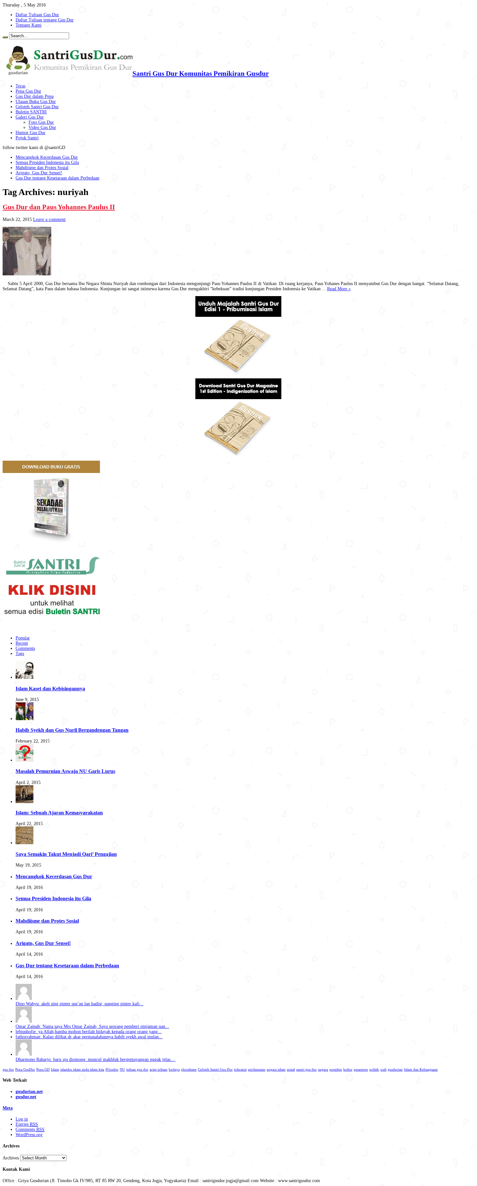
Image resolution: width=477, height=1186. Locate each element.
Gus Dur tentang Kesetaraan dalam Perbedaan (57, 178)
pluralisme (189, 1069)
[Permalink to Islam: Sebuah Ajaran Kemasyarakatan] (24, 801)
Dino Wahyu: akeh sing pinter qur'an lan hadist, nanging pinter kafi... (79, 1003)
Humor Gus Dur (30, 132)
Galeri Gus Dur (30, 117)
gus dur (8, 1069)
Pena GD (43, 1069)
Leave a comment (49, 219)
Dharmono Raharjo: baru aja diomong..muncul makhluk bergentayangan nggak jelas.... (96, 1059)
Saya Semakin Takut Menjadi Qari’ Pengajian (66, 854)
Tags (20, 653)
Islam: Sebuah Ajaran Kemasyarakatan (59, 813)
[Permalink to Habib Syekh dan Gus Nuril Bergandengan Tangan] (24, 718)
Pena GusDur (25, 1069)
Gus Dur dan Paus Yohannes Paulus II (59, 207)
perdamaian (256, 1069)
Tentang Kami (29, 25)
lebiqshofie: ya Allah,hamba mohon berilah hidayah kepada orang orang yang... (89, 1031)
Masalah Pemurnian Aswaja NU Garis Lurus (65, 771)
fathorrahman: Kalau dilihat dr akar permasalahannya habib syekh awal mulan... (89, 1036)
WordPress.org (29, 1134)
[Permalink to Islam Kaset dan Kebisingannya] (24, 677)
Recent (22, 643)
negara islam (276, 1069)
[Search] (5, 37)
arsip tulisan (158, 1069)
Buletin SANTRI (31, 111)
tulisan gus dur (137, 1069)
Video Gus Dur (42, 127)
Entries (27, 1124)
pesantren (361, 1069)
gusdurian (395, 1069)
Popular (23, 638)
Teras (20, 86)
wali (383, 1069)
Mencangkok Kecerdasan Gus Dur (47, 157)
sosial (291, 1069)
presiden (335, 1069)
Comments (25, 648)
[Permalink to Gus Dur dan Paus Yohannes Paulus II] (27, 273)
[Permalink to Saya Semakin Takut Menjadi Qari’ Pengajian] (24, 842)
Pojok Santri (27, 137)
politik (374, 1069)
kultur (347, 1069)
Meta (8, 1108)
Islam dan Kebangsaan (421, 1069)
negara (323, 1069)
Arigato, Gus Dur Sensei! (39, 172)
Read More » (339, 288)
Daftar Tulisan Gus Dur (37, 14)
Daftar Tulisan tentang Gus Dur (45, 19)
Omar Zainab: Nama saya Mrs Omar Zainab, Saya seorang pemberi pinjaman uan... (92, 1026)
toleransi (240, 1069)
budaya (174, 1069)
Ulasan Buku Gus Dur (36, 101)
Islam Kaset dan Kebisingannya (50, 688)
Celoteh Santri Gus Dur (37, 106)
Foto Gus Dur (41, 122)
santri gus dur (306, 1069)
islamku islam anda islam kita (82, 1069)
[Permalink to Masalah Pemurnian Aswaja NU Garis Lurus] (24, 760)
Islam (55, 1069)
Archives (11, 1158)
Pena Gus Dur (28, 91)
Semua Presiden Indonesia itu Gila (47, 162)
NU (122, 1069)
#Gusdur (111, 1069)
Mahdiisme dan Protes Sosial (42, 167)
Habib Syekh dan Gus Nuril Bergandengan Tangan (72, 730)
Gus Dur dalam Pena (35, 96)
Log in (22, 1119)
